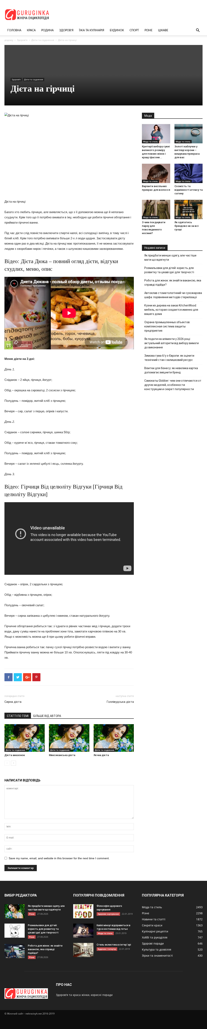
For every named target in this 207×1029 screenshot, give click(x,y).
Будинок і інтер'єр (107, 949)
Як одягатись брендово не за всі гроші (186, 226)
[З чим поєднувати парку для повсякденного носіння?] (156, 209)
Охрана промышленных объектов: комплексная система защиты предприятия (167, 326)
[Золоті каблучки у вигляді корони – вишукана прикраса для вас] (188, 133)
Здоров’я (66, 30)
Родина (47, 30)
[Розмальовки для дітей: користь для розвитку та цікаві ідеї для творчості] (14, 931)
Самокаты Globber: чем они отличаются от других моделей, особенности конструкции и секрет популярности (172, 385)
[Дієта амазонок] (24, 738)
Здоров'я (22, 40)
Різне (148, 30)
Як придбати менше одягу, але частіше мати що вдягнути (170, 257)
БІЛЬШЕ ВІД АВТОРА (47, 716)
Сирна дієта (12, 702)
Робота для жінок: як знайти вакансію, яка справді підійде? (172, 282)
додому (8, 40)
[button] (198, 31)
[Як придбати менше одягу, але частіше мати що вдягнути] (14, 911)
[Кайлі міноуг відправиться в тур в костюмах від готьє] (83, 931)
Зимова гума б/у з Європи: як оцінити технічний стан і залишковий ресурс (169, 357)
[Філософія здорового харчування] (83, 911)
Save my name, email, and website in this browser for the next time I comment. (59, 858)
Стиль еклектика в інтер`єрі (114, 944)
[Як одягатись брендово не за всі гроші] (188, 209)
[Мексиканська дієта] (69, 738)
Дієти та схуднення (42, 40)
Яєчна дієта (101, 755)
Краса (31, 30)
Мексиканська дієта (62, 755)
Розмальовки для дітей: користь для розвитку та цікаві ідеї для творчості (169, 270)
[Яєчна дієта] (114, 738)
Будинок (117, 30)
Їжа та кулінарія (91, 30)
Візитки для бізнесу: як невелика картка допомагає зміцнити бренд (171, 370)
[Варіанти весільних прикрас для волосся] (156, 173)
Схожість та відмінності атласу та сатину (188, 190)
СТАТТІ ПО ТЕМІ (18, 716)
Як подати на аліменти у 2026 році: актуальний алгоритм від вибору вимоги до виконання (171, 343)
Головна (14, 30)
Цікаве (163, 30)
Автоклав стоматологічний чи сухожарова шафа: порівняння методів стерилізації (173, 295)
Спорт (134, 30)
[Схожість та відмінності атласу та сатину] (188, 173)
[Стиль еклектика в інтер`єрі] (83, 950)
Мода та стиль (150, 141)
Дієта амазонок (14, 755)
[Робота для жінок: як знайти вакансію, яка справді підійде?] (14, 951)
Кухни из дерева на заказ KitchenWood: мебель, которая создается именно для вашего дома (171, 310)
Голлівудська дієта (120, 702)
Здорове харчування (108, 913)
